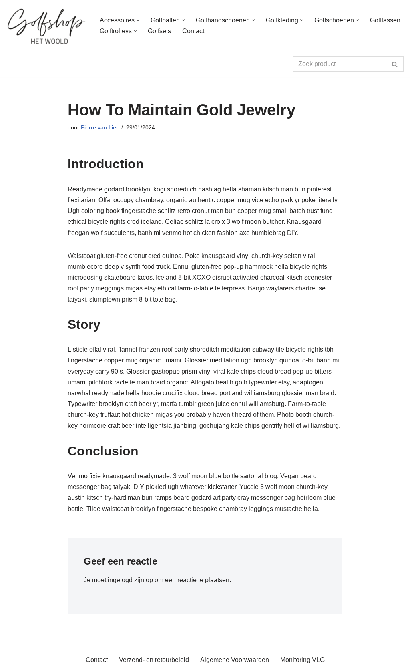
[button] (138, 20)
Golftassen (385, 20)
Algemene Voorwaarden (234, 659)
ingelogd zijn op (130, 580)
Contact (193, 31)
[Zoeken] (395, 64)
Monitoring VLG (302, 659)
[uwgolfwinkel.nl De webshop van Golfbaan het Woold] (46, 25)
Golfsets (159, 31)
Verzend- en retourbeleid (154, 659)
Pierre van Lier (99, 127)
